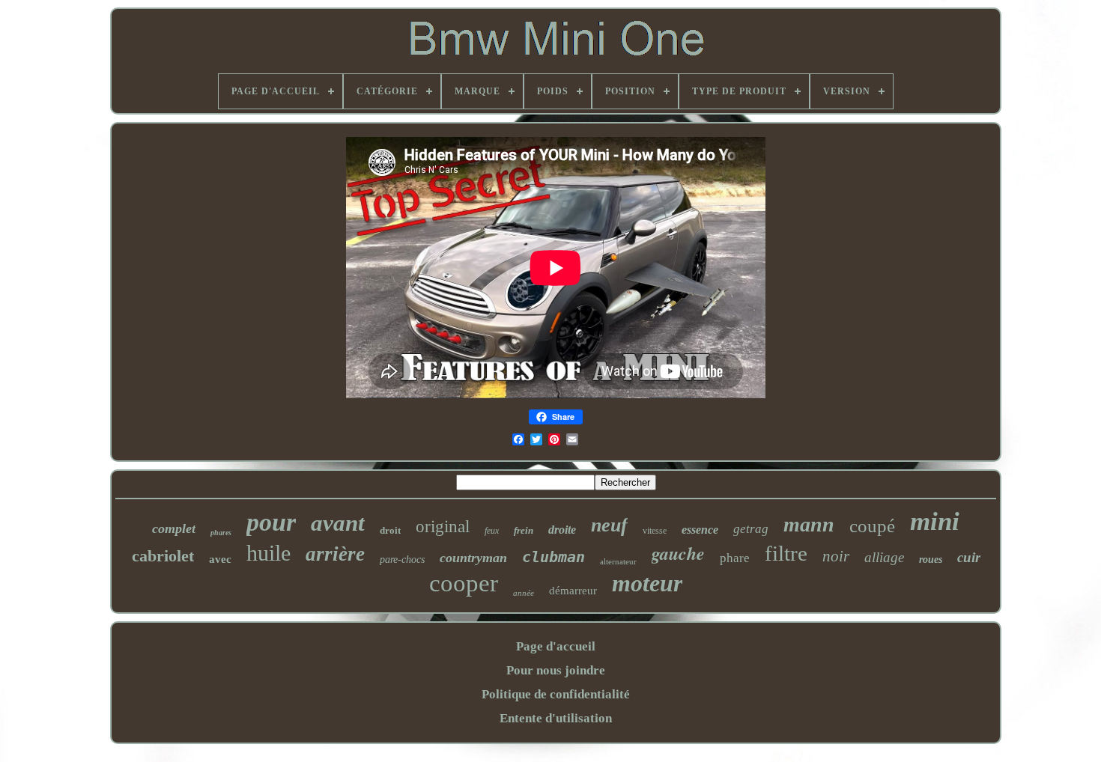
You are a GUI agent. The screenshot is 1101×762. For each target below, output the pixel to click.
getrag (750, 529)
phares (220, 532)
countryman (473, 557)
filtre (786, 553)
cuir (968, 557)
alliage (884, 557)
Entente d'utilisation (556, 718)
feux (492, 530)
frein (523, 530)
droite (562, 529)
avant (338, 523)
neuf (609, 525)
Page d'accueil (555, 646)
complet (173, 528)
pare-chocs (402, 559)
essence (700, 529)
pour (271, 522)
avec (220, 559)
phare (735, 558)
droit (390, 530)
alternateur (618, 561)
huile (268, 552)
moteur (647, 583)
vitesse (655, 530)
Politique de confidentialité (556, 694)
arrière (335, 554)
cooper (463, 583)
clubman (553, 557)
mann (808, 524)
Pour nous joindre (555, 670)
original (443, 526)
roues (930, 559)
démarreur (573, 591)
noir (835, 556)
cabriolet (163, 555)
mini (934, 521)
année (523, 592)
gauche (678, 553)
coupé (872, 526)
